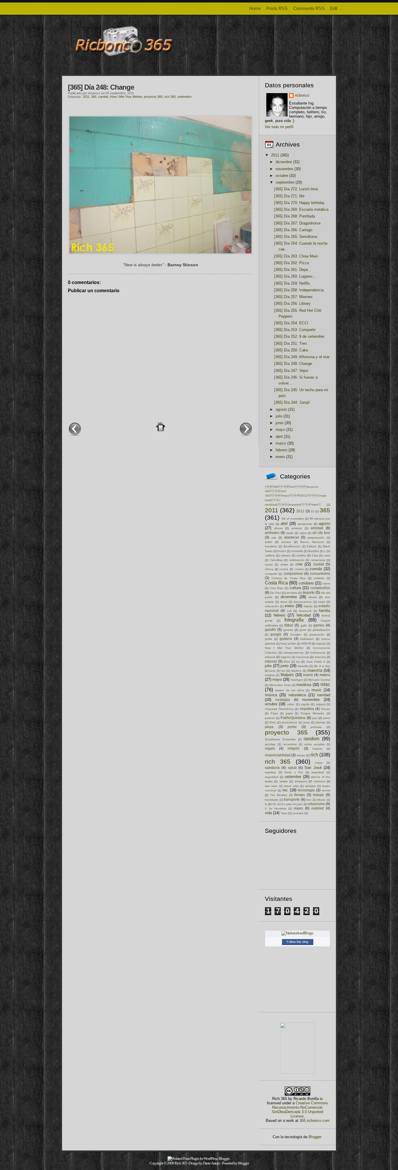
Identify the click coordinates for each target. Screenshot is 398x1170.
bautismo (271, 546)
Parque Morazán (313, 713)
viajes (298, 808)
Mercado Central (319, 679)
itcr (298, 661)
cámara (285, 555)
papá (289, 713)
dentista (291, 592)
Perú (273, 722)
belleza (311, 546)
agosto (281, 409)
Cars (315, 555)
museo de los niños (289, 690)
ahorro (278, 528)
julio (279, 416)
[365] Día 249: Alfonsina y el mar (302, 357)
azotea (286, 542)
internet (271, 661)
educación (272, 606)
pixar (306, 722)
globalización (321, 629)
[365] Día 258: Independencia (299, 290)
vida (268, 813)
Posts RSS (277, 8)
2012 (300, 511)
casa (327, 555)
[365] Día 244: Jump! (292, 402)
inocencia (302, 657)
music (316, 690)
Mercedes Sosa (280, 685)
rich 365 (170, 96)
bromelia (297, 551)
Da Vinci (275, 592)
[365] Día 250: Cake (291, 350)
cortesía (319, 578)
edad (321, 601)
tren (308, 799)
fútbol (288, 625)
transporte (292, 799)
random (311, 738)
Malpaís (287, 675)
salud (292, 767)
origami (320, 704)
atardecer (291, 537)
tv (266, 804)
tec (285, 790)
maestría (314, 670)
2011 (86, 96)
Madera (296, 670)
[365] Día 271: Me (289, 196)
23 (312, 511)
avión (268, 542)
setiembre (184, 96)
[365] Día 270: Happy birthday (299, 203)
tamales (310, 786)
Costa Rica (276, 582)
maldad (270, 675)
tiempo (299, 795)
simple (283, 781)
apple (290, 532)
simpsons (301, 781)
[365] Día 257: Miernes (293, 297)
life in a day (322, 666)
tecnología (306, 790)
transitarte (271, 799)
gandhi (270, 629)
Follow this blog (297, 941)
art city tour (321, 532)
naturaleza (297, 695)
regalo (270, 748)
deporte (308, 592)
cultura (295, 588)
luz (283, 670)
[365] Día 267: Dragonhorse (297, 223)
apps (303, 532)
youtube (298, 813)
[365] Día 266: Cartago (293, 230)
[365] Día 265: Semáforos (296, 236)
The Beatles (278, 795)
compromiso (293, 573)
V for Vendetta (275, 808)
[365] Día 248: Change (101, 87)
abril (279, 436)
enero (280, 457)
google (275, 634)
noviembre (284, 169)
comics (299, 569)
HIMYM (306, 643)
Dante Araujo (211, 1163)
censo (269, 564)
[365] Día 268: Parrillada (294, 216)
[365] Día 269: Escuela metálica (301, 209)
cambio (103, 96)
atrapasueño (316, 537)
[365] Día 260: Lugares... (295, 276)
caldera (270, 555)
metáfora (303, 684)
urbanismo (316, 804)
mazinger (296, 679)
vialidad (317, 808)
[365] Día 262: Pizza (291, 263)
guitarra (286, 638)
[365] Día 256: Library (292, 303)
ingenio (286, 657)
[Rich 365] (297, 1072)
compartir (271, 573)
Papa (274, 713)
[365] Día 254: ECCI (291, 323)
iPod (287, 661)
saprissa (270, 772)
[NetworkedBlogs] (297, 933)
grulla (268, 638)
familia (324, 610)
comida (316, 569)
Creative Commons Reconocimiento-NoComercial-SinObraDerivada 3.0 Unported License (300, 1109)
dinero (313, 597)
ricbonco (302, 95)
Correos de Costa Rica (289, 578)
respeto (317, 748)
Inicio (160, 426)
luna (272, 670)
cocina (283, 569)
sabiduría (272, 767)
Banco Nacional (312, 542)
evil (289, 610)
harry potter (288, 643)
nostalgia (282, 699)
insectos (320, 657)
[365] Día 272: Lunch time (296, 189)
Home (255, 8)
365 (93, 96)
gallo (304, 625)
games (319, 625)
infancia (270, 657)
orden (291, 704)
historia (321, 643)
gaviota (288, 629)
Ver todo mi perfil (279, 127)
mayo (280, 429)
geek (303, 629)
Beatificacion (292, 546)
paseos (270, 718)
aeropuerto (304, 523)
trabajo (318, 795)
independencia (293, 652)
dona (283, 601)
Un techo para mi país (287, 804)
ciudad (318, 564)
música (271, 695)
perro (326, 718)
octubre (282, 175)
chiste (284, 564)
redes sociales (314, 744)
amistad (317, 528)
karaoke (303, 666)
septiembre (285, 182)
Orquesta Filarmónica (279, 709)
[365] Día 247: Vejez (291, 370)
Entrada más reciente (75, 429)
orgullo (305, 704)
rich (314, 754)
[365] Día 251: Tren (290, 343)
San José (312, 767)
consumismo (320, 573)
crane (326, 583)
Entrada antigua (246, 429)
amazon (296, 528)
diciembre (284, 162)
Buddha (313, 551)
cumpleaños (320, 588)
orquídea (307, 709)
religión (294, 748)
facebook (305, 610)
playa (269, 727)
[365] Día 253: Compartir (295, 330)
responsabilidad (277, 755)
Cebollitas (276, 560)
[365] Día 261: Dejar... (292, 269)
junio (279, 423)
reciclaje (270, 744)
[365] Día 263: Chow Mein (296, 256)
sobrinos (319, 781)
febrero (281, 450)
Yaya (284, 813)
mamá (308, 675)
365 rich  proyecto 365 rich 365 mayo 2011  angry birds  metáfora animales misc (296, 495)
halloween (307, 638)
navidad (323, 695)
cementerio (318, 560)
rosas (319, 762)
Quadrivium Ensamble (280, 739)
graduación (317, 634)
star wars (271, 786)
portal (292, 727)
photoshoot (289, 722)
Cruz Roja (276, 588)
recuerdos (290, 744)
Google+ (296, 634)
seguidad (317, 772)
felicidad (304, 615)
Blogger (315, 1137)
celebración (296, 560)
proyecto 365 (153, 96)
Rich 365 (181, 1163)
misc (325, 684)
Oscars (325, 709)
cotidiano (306, 583)
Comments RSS (309, 8)
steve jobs (291, 786)
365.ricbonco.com (315, 1120)
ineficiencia (317, 652)
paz (314, 718)
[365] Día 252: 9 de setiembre (299, 336)
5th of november (292, 518)
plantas (320, 722)
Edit (333, 8)
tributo (321, 799)
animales (272, 532)
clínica (269, 569)
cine (298, 564)
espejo (308, 606)
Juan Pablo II (315, 661)
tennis (326, 790)
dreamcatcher (302, 601)
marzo (281, 443)
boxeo (282, 551)
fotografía (294, 619)
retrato (301, 755)
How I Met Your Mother (126, 96)
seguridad (271, 777)
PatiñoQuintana (293, 718)
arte (274, 537)
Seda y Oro (293, 772)
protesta (316, 727)
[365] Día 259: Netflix (292, 283)
